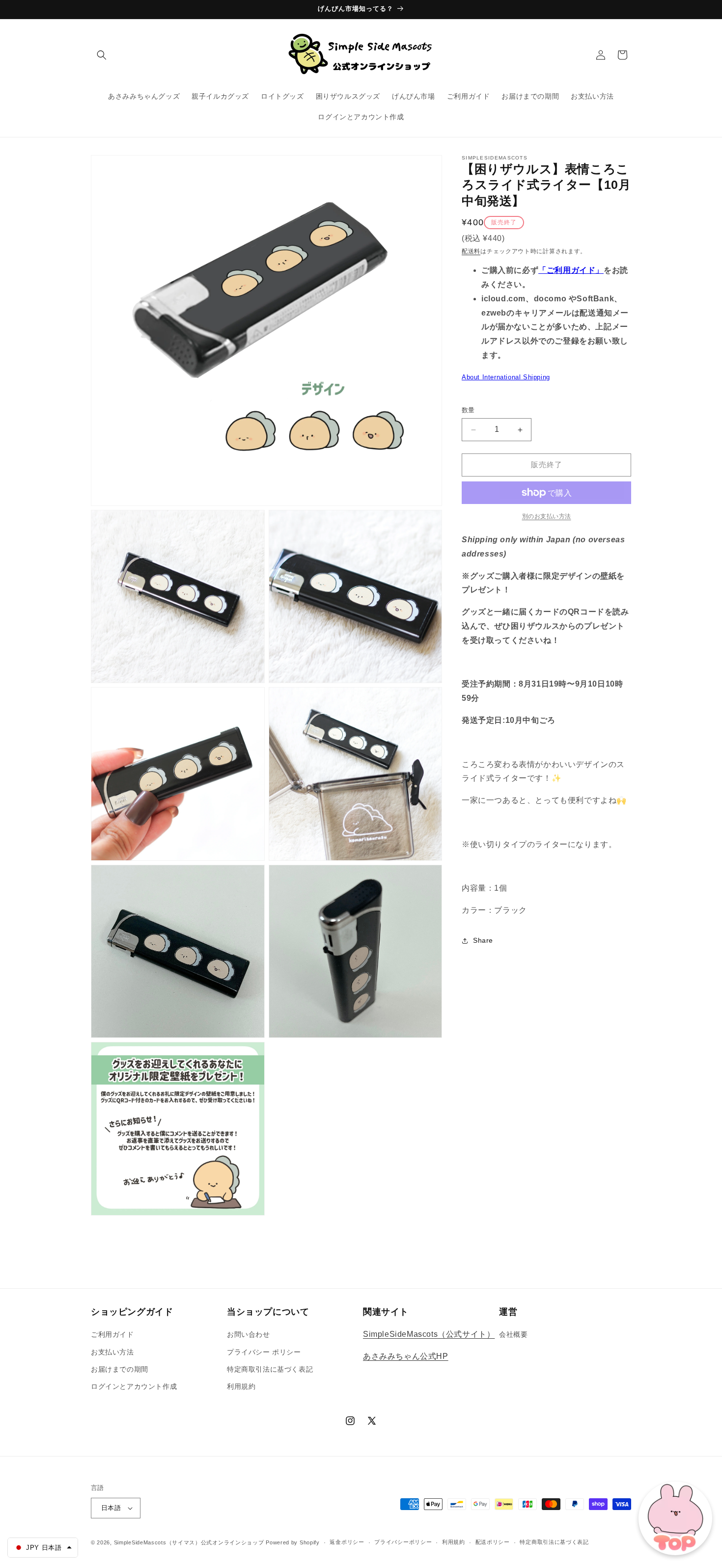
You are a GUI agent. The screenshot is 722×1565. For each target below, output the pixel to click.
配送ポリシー (492, 1542)
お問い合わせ (248, 1334)
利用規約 (241, 1386)
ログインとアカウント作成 (134, 1386)
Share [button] (483, 941)
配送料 (471, 251)
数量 (468, 410)
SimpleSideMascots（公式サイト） (429, 1334)
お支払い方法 (112, 1352)
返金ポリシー (347, 1542)
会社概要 (513, 1334)
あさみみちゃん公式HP (405, 1356)
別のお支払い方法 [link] (546, 516)
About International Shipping (506, 377)
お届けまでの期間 (119, 1369)
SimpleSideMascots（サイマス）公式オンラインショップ (189, 1542)
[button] (101, 55)
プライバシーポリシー (403, 1542)
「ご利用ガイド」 (571, 270)
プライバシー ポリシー (264, 1352)
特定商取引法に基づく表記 (270, 1369)
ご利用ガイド (112, 1334)
